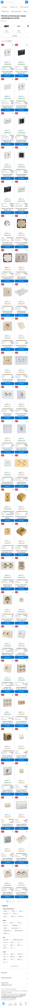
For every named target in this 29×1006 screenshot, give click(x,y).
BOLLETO (21, 954)
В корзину (7, 75)
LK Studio (6, 925)
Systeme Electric (16, 928)
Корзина (15, 1004)
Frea (5, 962)
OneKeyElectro (16, 925)
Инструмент (4, 6)
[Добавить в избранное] (12, 45)
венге (5, 945)
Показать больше (14, 966)
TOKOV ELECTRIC (19, 930)
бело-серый (6, 939)
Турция (13, 916)
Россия (15, 913)
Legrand (12, 922)
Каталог (2, 2)
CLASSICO (13, 956)
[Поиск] (26, 2)
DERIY (5, 959)
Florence (20, 959)
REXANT (6, 928)
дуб (12, 947)
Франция (21, 916)
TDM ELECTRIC (7, 930)
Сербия (5, 916)
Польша (21, 911)
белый (5, 942)
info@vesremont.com (6, 985)
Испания (6, 911)
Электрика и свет (13, 6)
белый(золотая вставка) (18, 939)
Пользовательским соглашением (9, 997)
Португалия (6, 913)
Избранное (10, 1004)
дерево (5, 947)
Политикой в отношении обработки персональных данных (13, 996)
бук (19, 942)
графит (19, 945)
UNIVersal (6, 933)
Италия (13, 911)
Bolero (13, 954)
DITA (13, 959)
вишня (12, 945)
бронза (13, 942)
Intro (5, 922)
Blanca (5, 954)
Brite (5, 956)
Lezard (19, 922)
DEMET (21, 956)
